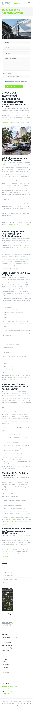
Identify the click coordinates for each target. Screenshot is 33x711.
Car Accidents (7, 569)
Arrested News (5, 672)
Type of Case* (7, 73)
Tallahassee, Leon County (8, 165)
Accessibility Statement (18, 701)
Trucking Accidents (8, 575)
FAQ (4, 582)
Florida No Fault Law (7, 645)
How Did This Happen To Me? (10, 637)
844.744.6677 (17, 3)
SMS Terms (25, 701)
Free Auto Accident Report (10, 579)
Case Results (5, 664)
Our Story (4, 662)
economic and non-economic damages (20, 333)
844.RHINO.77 (12, 224)
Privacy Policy (5, 701)
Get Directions (5, 693)
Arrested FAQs (5, 650)
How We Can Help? (7, 642)
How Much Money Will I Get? (9, 640)
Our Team (4, 659)
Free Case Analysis (8, 122)
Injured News (5, 670)
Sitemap (10, 701)
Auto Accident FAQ (7, 648)
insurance (21, 259)
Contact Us (5, 667)
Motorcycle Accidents (9, 572)
